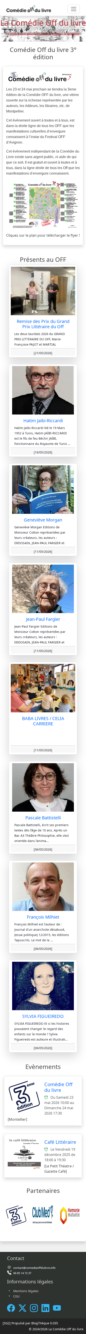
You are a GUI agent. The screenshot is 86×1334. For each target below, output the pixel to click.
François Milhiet (43, 917)
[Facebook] (13, 1308)
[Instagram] (35, 1308)
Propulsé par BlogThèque (30, 1323)
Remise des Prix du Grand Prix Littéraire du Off (43, 324)
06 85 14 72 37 (22, 1273)
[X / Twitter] (24, 1308)
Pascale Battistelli (43, 818)
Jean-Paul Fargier (43, 619)
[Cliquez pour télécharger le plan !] (43, 204)
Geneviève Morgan (43, 520)
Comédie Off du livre (58, 1087)
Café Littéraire (60, 1142)
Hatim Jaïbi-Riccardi (43, 421)
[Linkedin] (47, 1308)
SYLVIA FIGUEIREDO (43, 1016)
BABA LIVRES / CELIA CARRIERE (43, 721)
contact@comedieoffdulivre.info (34, 1268)
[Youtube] (58, 1308)
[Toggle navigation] (73, 9)
